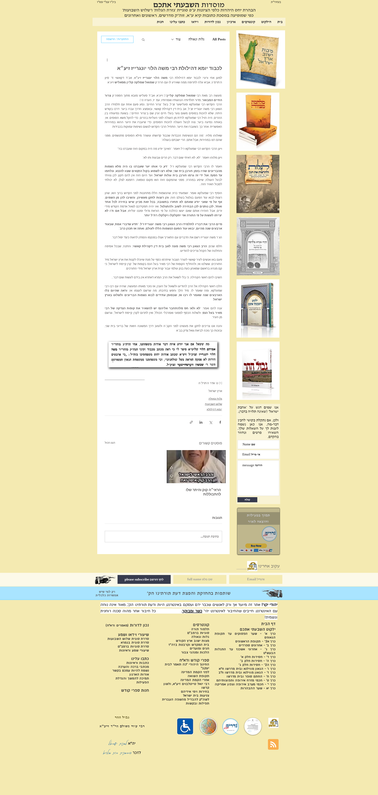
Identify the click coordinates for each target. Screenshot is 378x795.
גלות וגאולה (196, 39)
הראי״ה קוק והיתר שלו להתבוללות (203, 492)
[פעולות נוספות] (107, 60)
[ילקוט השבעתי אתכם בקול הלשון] (252, 566)
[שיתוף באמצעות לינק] (191, 422)
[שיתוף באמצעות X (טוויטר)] (210, 422)
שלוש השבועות (213, 404)
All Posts (219, 39)
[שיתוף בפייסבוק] (220, 422)
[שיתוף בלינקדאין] (201, 422)
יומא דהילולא (214, 409)
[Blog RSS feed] (273, 744)
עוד (178, 39)
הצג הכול (110, 443)
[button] (143, 39)
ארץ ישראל (215, 391)
